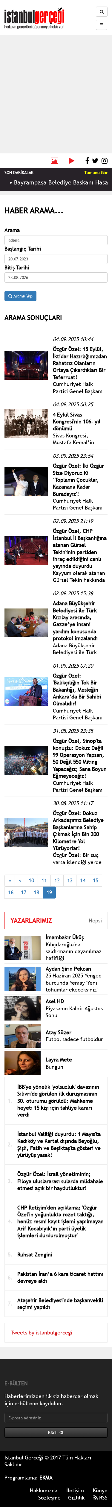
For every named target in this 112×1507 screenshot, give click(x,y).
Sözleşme (49, 1497)
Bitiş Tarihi (16, 267)
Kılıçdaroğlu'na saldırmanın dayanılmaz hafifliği (74, 951)
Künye (100, 1490)
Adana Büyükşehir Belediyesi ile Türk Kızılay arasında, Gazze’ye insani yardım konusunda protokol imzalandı (75, 621)
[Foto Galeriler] (54, 160)
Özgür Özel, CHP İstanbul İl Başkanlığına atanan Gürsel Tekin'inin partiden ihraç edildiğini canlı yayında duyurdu (80, 548)
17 (23, 892)
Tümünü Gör (96, 172)
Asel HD (55, 1001)
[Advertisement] (56, 94)
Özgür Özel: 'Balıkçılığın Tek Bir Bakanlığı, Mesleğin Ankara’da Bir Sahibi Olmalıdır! (77, 689)
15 (95, 880)
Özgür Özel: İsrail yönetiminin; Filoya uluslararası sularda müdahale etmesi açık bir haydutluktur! (60, 1181)
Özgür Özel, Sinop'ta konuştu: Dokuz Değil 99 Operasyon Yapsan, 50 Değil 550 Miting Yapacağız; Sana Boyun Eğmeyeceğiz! (80, 758)
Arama (12, 230)
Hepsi (95, 920)
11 (44, 880)
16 (10, 892)
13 (70, 880)
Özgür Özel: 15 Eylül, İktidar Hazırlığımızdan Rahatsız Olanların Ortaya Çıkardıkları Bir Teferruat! (80, 363)
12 (57, 880)
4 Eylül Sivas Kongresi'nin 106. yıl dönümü (76, 421)
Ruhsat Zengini (34, 1254)
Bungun (54, 1066)
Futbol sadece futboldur (74, 1039)
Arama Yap (22, 296)
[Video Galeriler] (74, 160)
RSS (103, 1497)
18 (36, 892)
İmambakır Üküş (65, 937)
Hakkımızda (43, 1490)
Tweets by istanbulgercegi (41, 1332)
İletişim (75, 1490)
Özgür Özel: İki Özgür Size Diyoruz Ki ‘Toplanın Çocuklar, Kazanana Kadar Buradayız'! (78, 479)
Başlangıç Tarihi (22, 248)
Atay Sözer (58, 1032)
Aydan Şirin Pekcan (68, 968)
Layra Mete (59, 1059)
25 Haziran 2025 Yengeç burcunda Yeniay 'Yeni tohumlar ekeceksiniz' (73, 982)
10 (31, 880)
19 (49, 892)
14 (82, 880)
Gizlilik (76, 1497)
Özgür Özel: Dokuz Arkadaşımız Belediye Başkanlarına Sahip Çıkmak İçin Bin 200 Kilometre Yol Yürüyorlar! (78, 831)
